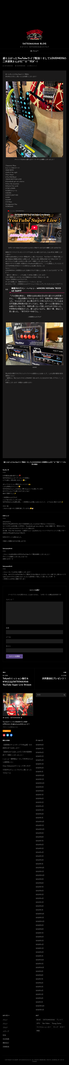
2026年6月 (40, 752)
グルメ (5, 1020)
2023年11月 (40, 871)
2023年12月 (40, 868)
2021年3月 (39, 994)
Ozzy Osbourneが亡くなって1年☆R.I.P (16, 766)
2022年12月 (40, 914)
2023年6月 (40, 891)
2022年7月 (40, 933)
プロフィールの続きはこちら (10, 727)
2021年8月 (39, 975)
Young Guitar (56, 1023)
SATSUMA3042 (49, 1020)
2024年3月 (40, 856)
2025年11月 (40, 779)
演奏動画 (6, 1047)
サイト (8, 646)
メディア (6, 1031)
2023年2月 (40, 906)
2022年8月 (40, 929)
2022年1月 (39, 956)
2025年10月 (40, 783)
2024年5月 (40, 848)
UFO (38, 1023)
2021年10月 (40, 967)
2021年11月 (39, 964)
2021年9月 (39, 971)
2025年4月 (40, 806)
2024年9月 (40, 833)
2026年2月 (40, 768)
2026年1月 (39, 772)
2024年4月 (40, 852)
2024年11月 (40, 825)
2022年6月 (40, 937)
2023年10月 (40, 875)
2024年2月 (40, 860)
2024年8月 (40, 837)
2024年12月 (40, 822)
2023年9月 (40, 879)
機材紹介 (6, 1043)
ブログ (5, 1027)
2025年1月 (39, 818)
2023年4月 (40, 898)
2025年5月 (40, 802)
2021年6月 (39, 983)
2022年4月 (40, 944)
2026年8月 (40, 745)
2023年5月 (40, 894)
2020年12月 (40, 1006)
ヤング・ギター (59, 1027)
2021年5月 (39, 987)
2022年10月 (40, 921)
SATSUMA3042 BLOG (34, 44)
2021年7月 (39, 979)
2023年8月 (40, 883)
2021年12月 (40, 960)
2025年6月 (40, 798)
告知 (4, 1035)
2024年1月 (39, 864)
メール (8, 637)
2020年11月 (40, 1010)
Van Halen (46, 1023)
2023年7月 (40, 887)
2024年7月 (40, 841)
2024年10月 (40, 829)
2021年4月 (39, 990)
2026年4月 (40, 760)
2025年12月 (40, 775)
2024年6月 (40, 845)
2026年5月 (40, 756)
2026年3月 (40, 764)
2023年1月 (39, 910)
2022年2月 (40, 952)
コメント (9, 600)
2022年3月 (40, 948)
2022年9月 (40, 925)
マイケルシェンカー (43, 1027)
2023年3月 (40, 902)
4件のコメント (33, 65)
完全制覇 (6, 1039)
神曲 (38, 1031)
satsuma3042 (8, 65)
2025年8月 (40, 791)
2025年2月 (40, 814)
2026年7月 (40, 749)
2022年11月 (40, 918)
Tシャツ (60, 1020)
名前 (7, 628)
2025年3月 (40, 810)
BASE (38, 1020)
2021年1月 (39, 1002)
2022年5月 (40, 941)
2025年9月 (40, 787)
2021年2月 (39, 998)
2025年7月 (40, 795)
